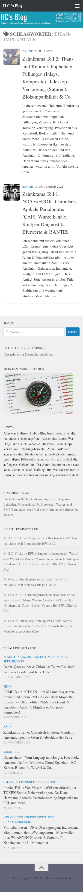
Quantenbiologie (17, 822)
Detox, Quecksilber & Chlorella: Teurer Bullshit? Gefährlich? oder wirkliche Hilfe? (38, 669)
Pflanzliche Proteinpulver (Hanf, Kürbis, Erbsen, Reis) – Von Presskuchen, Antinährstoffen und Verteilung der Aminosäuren (38, 625)
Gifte (62, 657)
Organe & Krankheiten (21, 782)
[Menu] (77, 6)
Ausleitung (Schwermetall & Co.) (29, 657)
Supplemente (13, 661)
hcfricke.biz (70, 509)
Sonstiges (11, 752)
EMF (51, 817)
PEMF (7, 686)
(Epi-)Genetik (13, 817)
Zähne (27, 51)
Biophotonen (35, 817)
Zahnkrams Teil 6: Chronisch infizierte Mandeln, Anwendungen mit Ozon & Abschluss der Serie (38, 735)
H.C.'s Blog (12, 6)
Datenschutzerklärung (39, 354)
